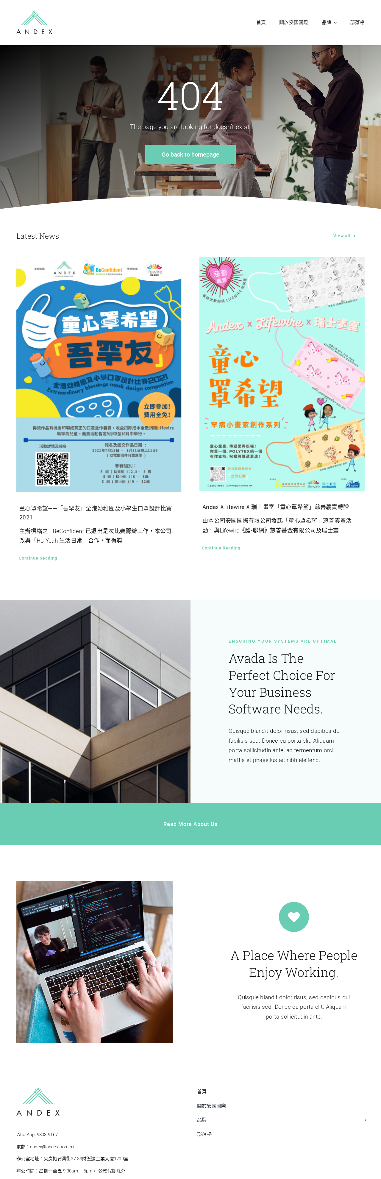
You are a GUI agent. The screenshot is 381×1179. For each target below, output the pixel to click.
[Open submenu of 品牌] (364, 1123)
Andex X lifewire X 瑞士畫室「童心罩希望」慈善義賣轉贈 (275, 507)
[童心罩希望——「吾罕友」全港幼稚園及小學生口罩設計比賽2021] (99, 374)
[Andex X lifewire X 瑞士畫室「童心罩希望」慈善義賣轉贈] (282, 374)
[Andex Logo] (34, 13)
